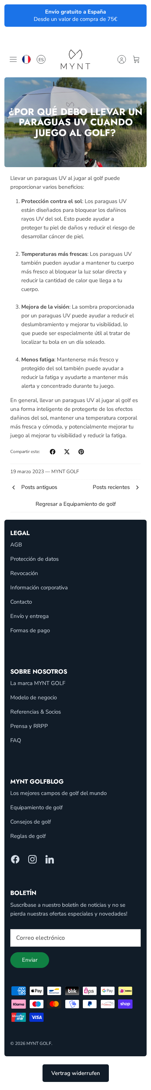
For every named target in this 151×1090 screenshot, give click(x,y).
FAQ (15, 740)
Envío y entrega (29, 616)
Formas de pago (30, 630)
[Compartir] (52, 451)
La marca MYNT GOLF (37, 683)
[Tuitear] (67, 451)
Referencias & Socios (35, 711)
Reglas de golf (28, 836)
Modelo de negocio (33, 697)
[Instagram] (32, 859)
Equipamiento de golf (36, 807)
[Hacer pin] (81, 451)
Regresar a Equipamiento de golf (76, 504)
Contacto (21, 601)
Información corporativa (39, 587)
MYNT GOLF (38, 1043)
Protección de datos (34, 559)
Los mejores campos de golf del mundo (58, 793)
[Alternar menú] (13, 59)
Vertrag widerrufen (75, 1073)
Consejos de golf (30, 821)
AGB (16, 544)
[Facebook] (15, 859)
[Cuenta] (121, 59)
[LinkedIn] (49, 859)
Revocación (24, 573)
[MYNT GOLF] (75, 59)
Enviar (29, 960)
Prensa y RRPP (29, 726)
